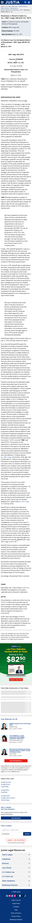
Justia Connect (16, 900)
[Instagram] (15, 896)
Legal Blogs (5, 786)
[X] (22, 896)
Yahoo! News (5, 800)
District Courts (5, 8)
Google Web (5, 790)
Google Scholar (6, 782)
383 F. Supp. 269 (9, 457)
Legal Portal (16, 903)
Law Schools (6, 868)
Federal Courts (22, 6)
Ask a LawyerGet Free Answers (8, 808)
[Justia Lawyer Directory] (25, 896)
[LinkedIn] (7, 896)
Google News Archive (8, 798)
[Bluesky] (20, 896)
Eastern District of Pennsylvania (10, 10)
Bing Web (4, 792)
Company (16, 906)
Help (16, 910)
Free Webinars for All (9, 719)
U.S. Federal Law (8, 872)
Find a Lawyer (6, 826)
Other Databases (8, 881)
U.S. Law (7, 6)
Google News (5, 796)
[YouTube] (10, 896)
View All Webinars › (16, 761)
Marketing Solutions (10, 885)
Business (5, 863)
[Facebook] (12, 896)
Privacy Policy (16, 916)
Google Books (5, 784)
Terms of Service (16, 913)
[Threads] (17, 896)
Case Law (14, 6)
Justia (2, 6)
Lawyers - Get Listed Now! (16, 840)
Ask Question (16, 818)
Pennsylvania (13, 8)
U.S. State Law (7, 876)
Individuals (6, 859)
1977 (21, 10)
